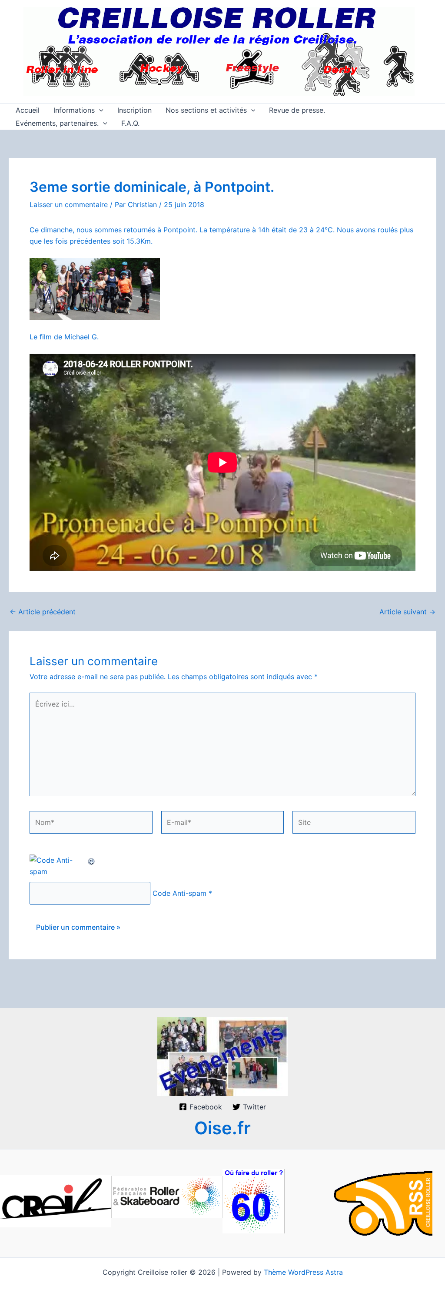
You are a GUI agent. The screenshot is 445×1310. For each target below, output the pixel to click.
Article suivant (407, 611)
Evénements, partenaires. (57, 123)
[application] (99, 110)
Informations (74, 110)
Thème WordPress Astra (303, 1272)
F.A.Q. (130, 123)
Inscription (134, 110)
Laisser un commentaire (69, 204)
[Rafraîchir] (91, 860)
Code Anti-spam (179, 893)
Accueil (28, 110)
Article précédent (43, 611)
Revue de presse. (297, 110)
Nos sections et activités (206, 110)
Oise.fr (222, 1128)
